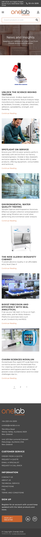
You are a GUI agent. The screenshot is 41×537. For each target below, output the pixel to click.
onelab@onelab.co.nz (11, 425)
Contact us (7, 477)
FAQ (3, 490)
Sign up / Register (8, 519)
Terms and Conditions (13, 493)
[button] (2, 12)
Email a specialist (10, 463)
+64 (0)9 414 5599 (9, 421)
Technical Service (10, 483)
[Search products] (37, 20)
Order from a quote (12, 456)
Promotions (8, 486)
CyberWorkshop (19, 534)
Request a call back (12, 466)
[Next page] (26, 386)
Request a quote (10, 459)
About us (6, 480)
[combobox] (20, 20)
